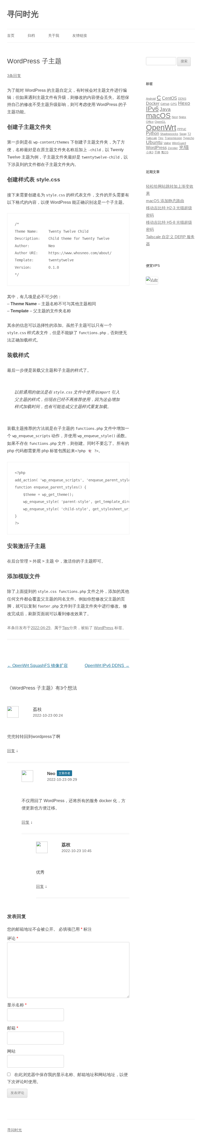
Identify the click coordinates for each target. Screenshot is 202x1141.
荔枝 (37, 709)
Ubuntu (154, 142)
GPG (173, 103)
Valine (167, 143)
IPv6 (152, 108)
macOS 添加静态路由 (165, 201)
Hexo (184, 103)
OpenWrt (161, 127)
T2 (189, 133)
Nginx (182, 117)
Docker (152, 103)
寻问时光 (23, 14)
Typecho (188, 138)
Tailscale (151, 138)
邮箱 (12, 1028)
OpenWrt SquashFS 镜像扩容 (37, 665)
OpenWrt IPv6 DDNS (107, 665)
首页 (10, 36)
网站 (11, 1051)
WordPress (103, 628)
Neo (51, 773)
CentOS (169, 98)
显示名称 (17, 1005)
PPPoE (181, 129)
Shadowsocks (169, 133)
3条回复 (14, 76)
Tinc (161, 138)
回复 (11, 751)
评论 (12, 938)
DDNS (182, 98)
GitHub (164, 103)
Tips (65, 628)
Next (175, 117)
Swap (182, 133)
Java (165, 109)
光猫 (184, 147)
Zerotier (173, 148)
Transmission (173, 138)
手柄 (157, 152)
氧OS (164, 152)
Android (151, 98)
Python (152, 133)
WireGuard (179, 143)
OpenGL (160, 121)
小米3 (149, 152)
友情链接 (79, 36)
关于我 (53, 36)
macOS (158, 115)
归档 (31, 36)
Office (150, 121)
